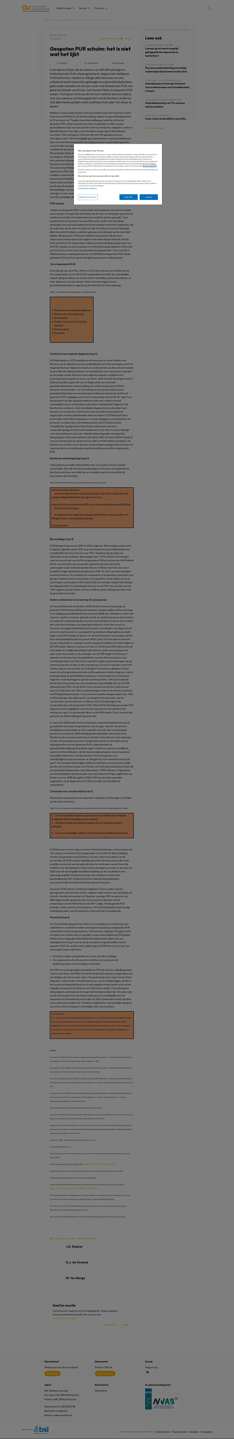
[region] (118, 174)
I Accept (149, 197)
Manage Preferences (87, 197)
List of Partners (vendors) (87, 188)
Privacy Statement (149, 166)
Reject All (128, 197)
